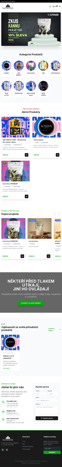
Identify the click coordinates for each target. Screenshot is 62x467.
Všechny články (51, 329)
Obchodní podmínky (27, 446)
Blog (23, 444)
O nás (23, 441)
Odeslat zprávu (48, 418)
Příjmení (49, 391)
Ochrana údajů (26, 449)
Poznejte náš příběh (31, 303)
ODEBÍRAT (52, 452)
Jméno (37, 391)
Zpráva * (38, 404)
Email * (38, 397)
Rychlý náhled (15, 128)
